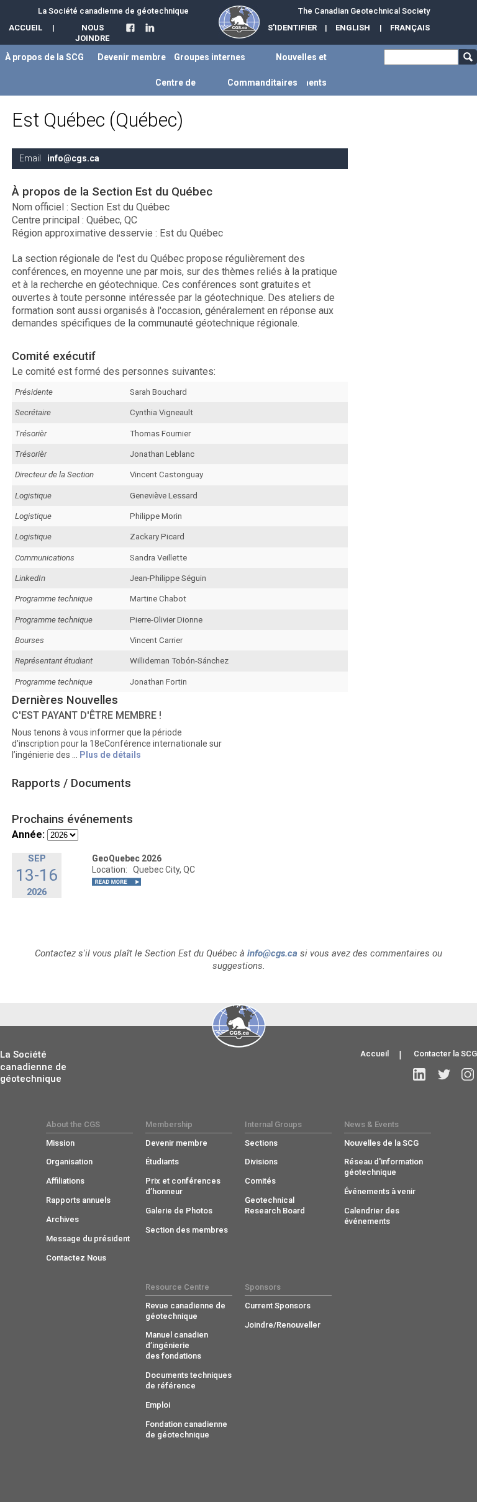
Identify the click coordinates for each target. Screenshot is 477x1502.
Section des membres (186, 1229)
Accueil (374, 1053)
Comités (260, 1180)
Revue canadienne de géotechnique (185, 1311)
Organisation (69, 1161)
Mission (60, 1143)
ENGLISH (352, 27)
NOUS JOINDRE (92, 33)
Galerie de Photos (178, 1210)
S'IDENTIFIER (292, 27)
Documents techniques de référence (188, 1380)
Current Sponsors (278, 1305)
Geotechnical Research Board (275, 1205)
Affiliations (65, 1180)
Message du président (88, 1238)
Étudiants (162, 1161)
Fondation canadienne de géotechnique (186, 1429)
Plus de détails (110, 755)
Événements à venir (380, 1191)
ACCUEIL (25, 27)
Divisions (261, 1161)
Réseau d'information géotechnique (383, 1167)
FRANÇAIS (410, 27)
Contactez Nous (76, 1257)
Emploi (157, 1405)
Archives (62, 1219)
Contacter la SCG (445, 1053)
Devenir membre (176, 1143)
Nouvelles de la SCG (381, 1143)
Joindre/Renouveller (282, 1324)
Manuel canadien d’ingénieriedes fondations (176, 1345)
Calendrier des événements (371, 1216)
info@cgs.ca (73, 158)
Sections (261, 1143)
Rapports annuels (78, 1200)
